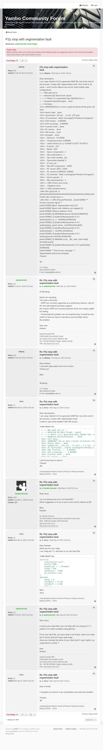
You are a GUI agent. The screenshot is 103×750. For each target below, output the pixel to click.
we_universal (13, 731)
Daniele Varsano (21, 494)
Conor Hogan (32, 44)
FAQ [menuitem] (5, 27)
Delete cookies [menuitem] (71, 729)
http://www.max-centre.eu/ (49, 526)
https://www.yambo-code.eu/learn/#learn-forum (24, 55)
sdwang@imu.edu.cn (52, 272)
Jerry (21, 401)
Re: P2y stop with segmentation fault (49, 281)
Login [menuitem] (95, 5)
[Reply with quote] (94, 65)
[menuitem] (7, 734)
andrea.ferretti (20, 44)
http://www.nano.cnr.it (51, 344)
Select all (49, 426)
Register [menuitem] (85, 5)
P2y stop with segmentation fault (28, 39)
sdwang (21, 67)
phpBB (15, 729)
